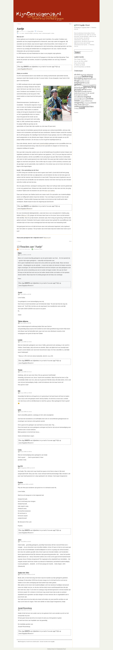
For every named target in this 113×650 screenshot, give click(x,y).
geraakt (77, 89)
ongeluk (87, 96)
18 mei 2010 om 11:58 (26, 609)
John (19, 540)
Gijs (70, 23)
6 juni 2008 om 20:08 (25, 254)
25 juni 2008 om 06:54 (26, 451)
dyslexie (82, 81)
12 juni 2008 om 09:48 (26, 392)
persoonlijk (78, 99)
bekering (87, 76)
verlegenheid (87, 103)
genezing (35, 33)
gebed (77, 84)
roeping (82, 101)
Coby (20, 450)
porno (84, 99)
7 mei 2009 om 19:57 (25, 541)
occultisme (78, 97)
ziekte (52, 33)
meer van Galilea (49, 190)
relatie (77, 100)
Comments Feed (61, 648)
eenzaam (87, 81)
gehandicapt (78, 87)
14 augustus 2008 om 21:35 (27, 468)
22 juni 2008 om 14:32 (26, 411)
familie (87, 83)
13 (40, 31)
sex (91, 101)
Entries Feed (50, 648)
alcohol (77, 75)
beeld (79, 77)
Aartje (20, 28)
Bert (86, 61)
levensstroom (79, 95)
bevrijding (78, 78)
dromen (94, 79)
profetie (89, 98)
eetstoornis (79, 82)
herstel (77, 91)
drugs (77, 80)
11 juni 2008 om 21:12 (26, 371)
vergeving (79, 102)
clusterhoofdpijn (29, 33)
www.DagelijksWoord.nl (24, 69)
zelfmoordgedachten (84, 106)
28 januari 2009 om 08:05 (26, 484)
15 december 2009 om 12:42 (27, 574)
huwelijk (84, 91)
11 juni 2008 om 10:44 (26, 341)
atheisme (90, 75)
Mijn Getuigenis (38, 14)
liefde (86, 95)
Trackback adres (38, 249)
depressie (88, 79)
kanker (89, 91)
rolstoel (87, 101)
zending (76, 108)
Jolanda (88, 66)
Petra (84, 59)
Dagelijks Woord (84, 25)
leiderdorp (77, 93)
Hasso (19, 23)
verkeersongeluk (46, 33)
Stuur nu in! (47, 237)
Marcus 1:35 (25, 215)
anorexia (83, 75)
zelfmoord (84, 105)
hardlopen (89, 89)
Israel (40, 33)
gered (84, 89)
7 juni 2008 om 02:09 (25, 294)
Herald (83, 64)
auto (23, 33)
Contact (76, 112)
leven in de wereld (88, 93)
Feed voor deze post (24, 249)
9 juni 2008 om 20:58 (25, 323)
